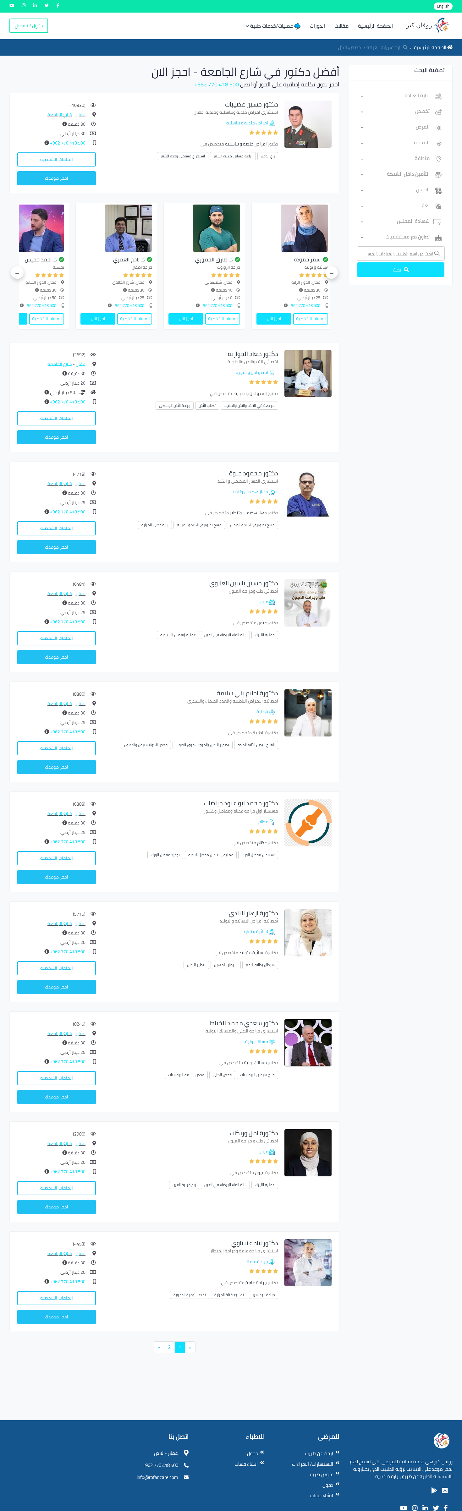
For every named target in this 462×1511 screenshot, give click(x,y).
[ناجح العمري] (296, 228)
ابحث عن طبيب (319, 1453)
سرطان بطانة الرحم (260, 964)
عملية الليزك (265, 634)
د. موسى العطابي (40, 259)
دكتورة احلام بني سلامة (247, 693)
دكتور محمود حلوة (253, 473)
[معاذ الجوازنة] (308, 373)
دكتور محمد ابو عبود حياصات (241, 803)
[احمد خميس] (208, 228)
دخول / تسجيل (29, 25)
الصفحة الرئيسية (375, 25)
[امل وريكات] (308, 1152)
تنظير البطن (196, 964)
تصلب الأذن (207, 405)
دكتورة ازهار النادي (253, 913)
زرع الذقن (268, 156)
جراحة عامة (257, 1261)
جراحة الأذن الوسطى (174, 405)
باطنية (262, 712)
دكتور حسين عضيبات (251, 104)
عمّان (80, 115)
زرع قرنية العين (184, 1184)
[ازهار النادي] (308, 932)
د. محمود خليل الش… (125, 259)
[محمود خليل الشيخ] (120, 228)
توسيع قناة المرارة (229, 1294)
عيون (263, 602)
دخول (327, 1485)
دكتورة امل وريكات (254, 1133)
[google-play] (434, 1490)
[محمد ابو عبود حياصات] (308, 822)
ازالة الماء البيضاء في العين (225, 634)
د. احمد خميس (221, 259)
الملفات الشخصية (56, 159)
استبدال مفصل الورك (258, 854)
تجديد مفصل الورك (165, 854)
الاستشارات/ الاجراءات (312, 1464)
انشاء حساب (321, 1495)
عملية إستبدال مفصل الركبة (210, 854)
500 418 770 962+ (216, 84)
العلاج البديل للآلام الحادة (256, 744)
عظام (263, 822)
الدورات (317, 25)
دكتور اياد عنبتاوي (254, 1243)
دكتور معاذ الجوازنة (253, 353)
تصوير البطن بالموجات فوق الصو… (202, 744)
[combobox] (395, 96)
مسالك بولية (256, 1041)
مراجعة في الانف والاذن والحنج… (249, 405)
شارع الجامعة (59, 115)
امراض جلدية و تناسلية (247, 123)
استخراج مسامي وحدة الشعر (182, 156)
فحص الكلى (222, 1074)
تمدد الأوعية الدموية (189, 1294)
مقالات (341, 25)
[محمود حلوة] (308, 492)
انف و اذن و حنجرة (252, 372)
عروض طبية (321, 1474)
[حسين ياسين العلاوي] (308, 602)
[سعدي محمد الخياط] (308, 1042)
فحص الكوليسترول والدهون (146, 744)
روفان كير (420, 25)
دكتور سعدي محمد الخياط (244, 1023)
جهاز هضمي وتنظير (249, 492)
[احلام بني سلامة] (308, 712)
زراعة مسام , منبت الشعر (232, 156)
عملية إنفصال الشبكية (178, 634)
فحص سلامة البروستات (186, 1074)
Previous (331, 272)
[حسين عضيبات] (308, 123)
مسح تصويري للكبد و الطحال (252, 524)
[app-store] (445, 1490)
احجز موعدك (56, 178)
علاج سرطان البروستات (257, 1074)
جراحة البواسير (263, 1294)
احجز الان (278, 318)
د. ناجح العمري (309, 259)
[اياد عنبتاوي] (308, 1262)
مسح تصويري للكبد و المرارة (199, 524)
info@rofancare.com (157, 1477)
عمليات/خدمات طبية (272, 25)
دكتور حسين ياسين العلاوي (243, 583)
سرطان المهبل (225, 964)
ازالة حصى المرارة (154, 524)
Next (17, 272)
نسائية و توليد (255, 932)
